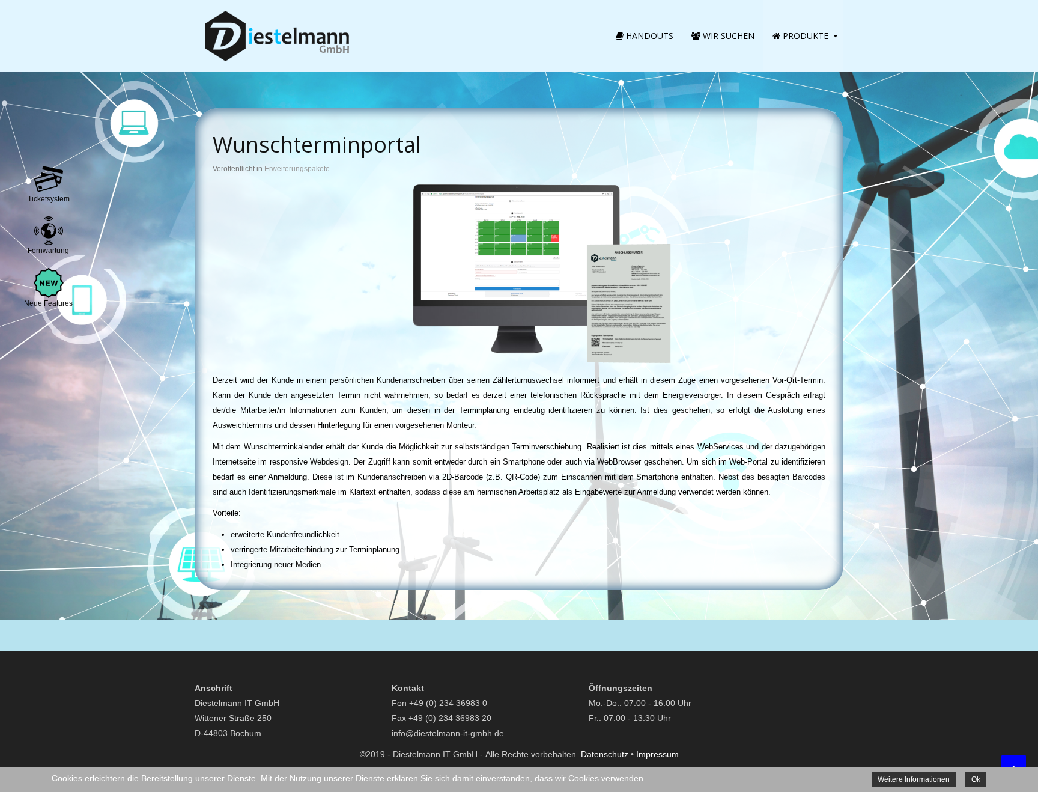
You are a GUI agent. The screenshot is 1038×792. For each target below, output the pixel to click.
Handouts (648, 35)
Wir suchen (727, 35)
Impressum (657, 754)
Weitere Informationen (914, 779)
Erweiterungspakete (297, 169)
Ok (975, 779)
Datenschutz (604, 754)
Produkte (804, 35)
